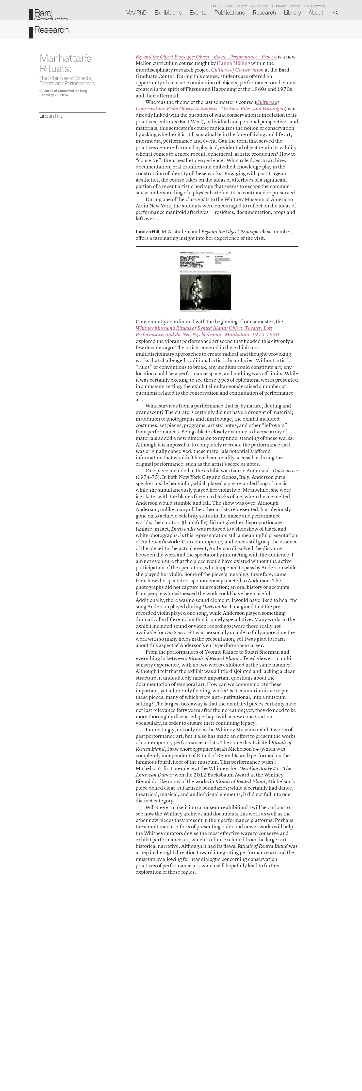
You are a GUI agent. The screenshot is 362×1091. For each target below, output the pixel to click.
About (316, 13)
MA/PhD (135, 13)
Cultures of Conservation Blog (63, 91)
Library (292, 13)
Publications (229, 13)
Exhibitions (167, 13)
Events (197, 13)
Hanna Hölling (233, 63)
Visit (242, 6)
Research (264, 13)
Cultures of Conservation (237, 70)
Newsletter (315, 6)
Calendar (259, 6)
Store (295, 6)
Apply (216, 6)
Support (279, 6)
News (229, 6)
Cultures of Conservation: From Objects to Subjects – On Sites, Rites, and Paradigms (210, 105)
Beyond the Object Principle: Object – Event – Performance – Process (206, 57)
